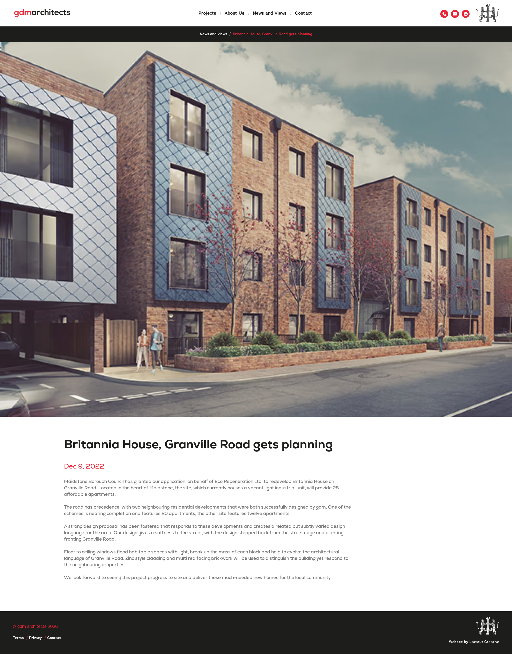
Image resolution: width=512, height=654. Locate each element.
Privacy (35, 637)
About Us (235, 13)
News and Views (270, 13)
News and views (213, 33)
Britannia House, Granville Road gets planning (272, 33)
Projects (207, 13)
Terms (18, 637)
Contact (303, 13)
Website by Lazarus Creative (474, 641)
